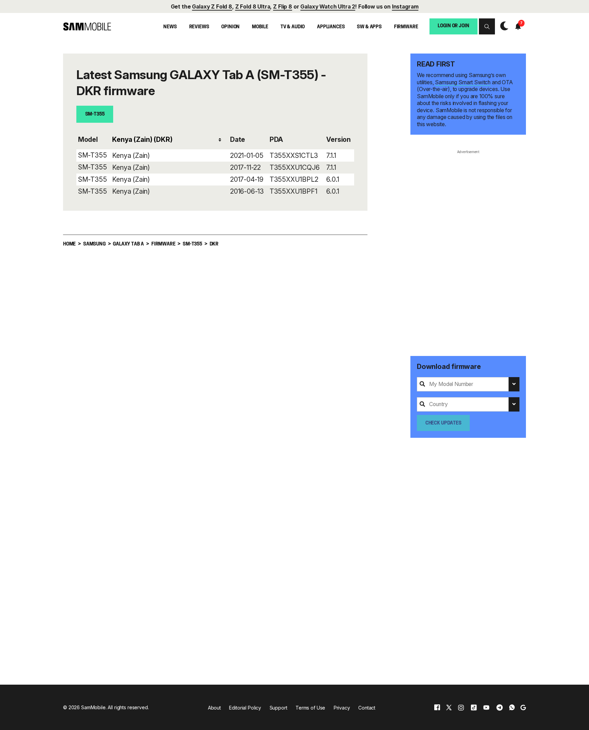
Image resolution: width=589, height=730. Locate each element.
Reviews (199, 27)
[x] (449, 707)
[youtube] (486, 707)
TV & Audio (293, 27)
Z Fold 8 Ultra (252, 6)
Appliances (331, 27)
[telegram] (499, 707)
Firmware (406, 27)
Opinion (230, 27)
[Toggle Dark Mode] (502, 26)
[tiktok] (473, 707)
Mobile (260, 27)
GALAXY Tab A (128, 244)
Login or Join (453, 26)
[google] (523, 707)
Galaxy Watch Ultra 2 (327, 6)
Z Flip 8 (282, 6)
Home (69, 244)
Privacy (342, 708)
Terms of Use (310, 708)
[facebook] (437, 707)
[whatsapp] (512, 707)
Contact (366, 708)
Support (278, 708)
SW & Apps (369, 27)
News (170, 27)
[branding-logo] (87, 27)
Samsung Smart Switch (462, 82)
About (214, 708)
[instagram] (460, 707)
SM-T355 (95, 114)
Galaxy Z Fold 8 (212, 6)
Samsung (94, 244)
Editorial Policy (245, 708)
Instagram (405, 6)
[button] (487, 26)
